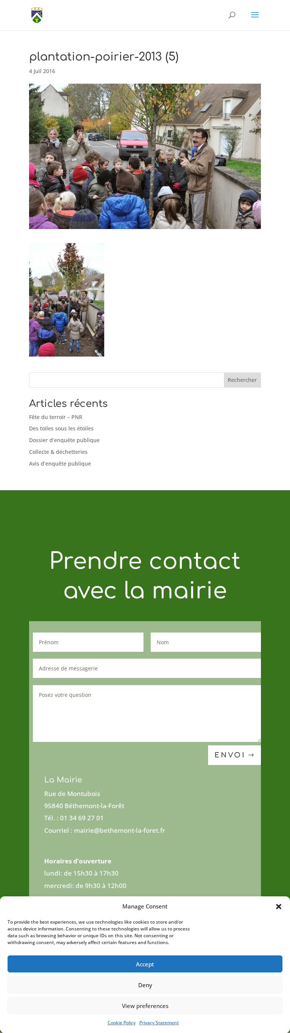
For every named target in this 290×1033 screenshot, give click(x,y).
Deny (145, 985)
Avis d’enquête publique (60, 463)
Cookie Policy (122, 1022)
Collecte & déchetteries (58, 451)
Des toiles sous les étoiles (61, 428)
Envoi (229, 755)
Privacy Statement (159, 1022)
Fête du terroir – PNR (55, 417)
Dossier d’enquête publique (64, 440)
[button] (278, 906)
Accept (145, 964)
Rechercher (242, 379)
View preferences (145, 1006)
